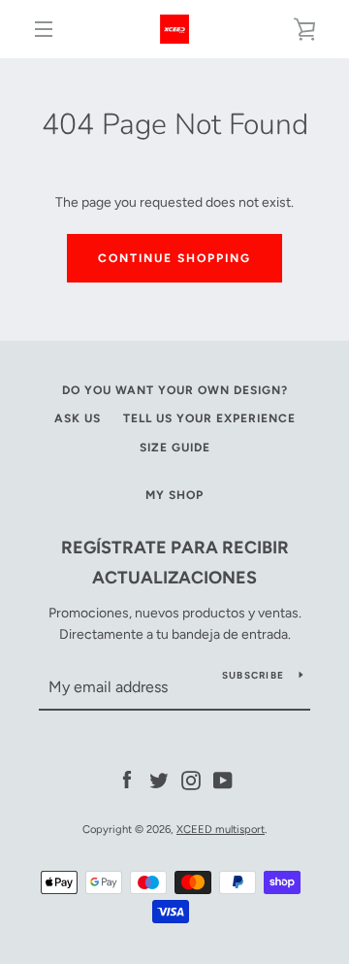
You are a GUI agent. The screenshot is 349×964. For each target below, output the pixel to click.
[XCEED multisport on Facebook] (127, 779)
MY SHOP (174, 495)
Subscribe (253, 675)
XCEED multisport (220, 829)
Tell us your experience (209, 418)
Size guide (175, 447)
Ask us (77, 418)
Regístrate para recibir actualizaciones (175, 562)
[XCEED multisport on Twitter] (159, 779)
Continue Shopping (174, 258)
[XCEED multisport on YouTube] (223, 779)
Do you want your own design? (175, 390)
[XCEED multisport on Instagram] (191, 779)
